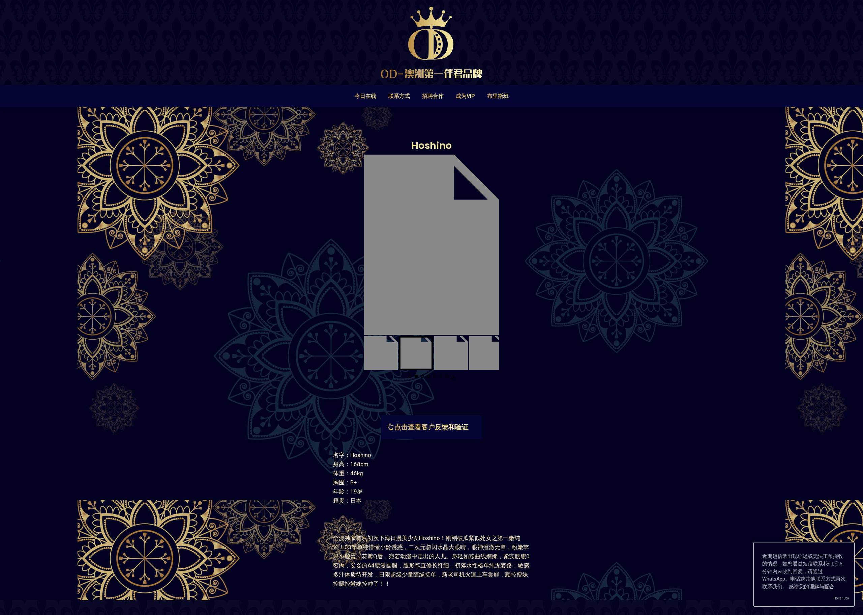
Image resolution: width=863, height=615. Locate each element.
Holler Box (841, 598)
